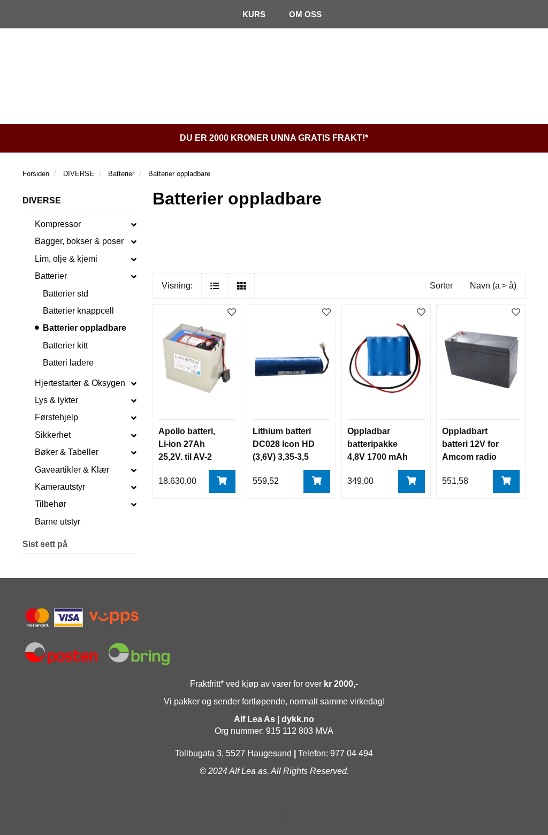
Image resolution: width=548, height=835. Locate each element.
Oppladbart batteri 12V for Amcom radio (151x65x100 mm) (470, 457)
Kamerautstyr (60, 486)
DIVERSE (41, 200)
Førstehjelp (56, 417)
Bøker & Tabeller (66, 452)
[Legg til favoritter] (232, 313)
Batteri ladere (68, 362)
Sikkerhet (53, 434)
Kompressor (58, 224)
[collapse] (133, 224)
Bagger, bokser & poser (79, 241)
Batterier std (65, 293)
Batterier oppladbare (84, 327)
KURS (253, 14)
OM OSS (305, 14)
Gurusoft (274, 814)
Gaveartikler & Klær (72, 469)
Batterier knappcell (78, 310)
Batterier (51, 275)
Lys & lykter (56, 400)
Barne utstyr (57, 521)
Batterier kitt (65, 345)
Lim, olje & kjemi (66, 258)
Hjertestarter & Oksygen (80, 383)
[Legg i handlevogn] (222, 481)
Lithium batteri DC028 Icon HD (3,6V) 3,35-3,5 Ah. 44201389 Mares (284, 457)
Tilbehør (50, 503)
